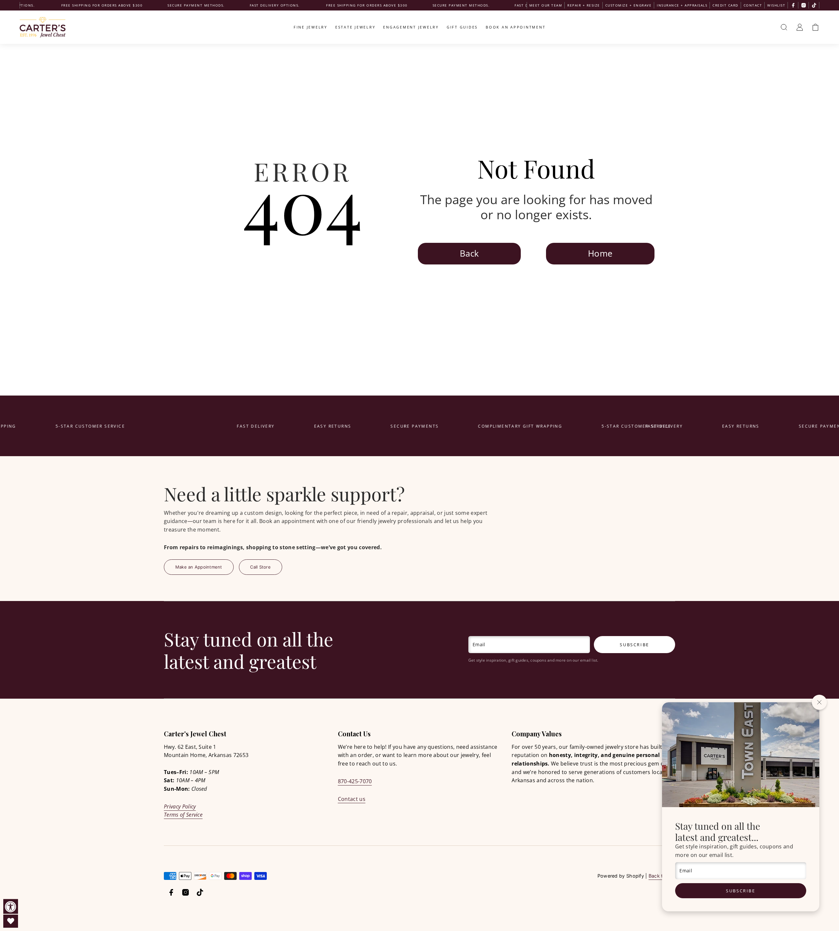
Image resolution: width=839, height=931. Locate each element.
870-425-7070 (355, 781)
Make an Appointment (198, 567)
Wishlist (776, 5)
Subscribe (740, 891)
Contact (753, 5)
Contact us (351, 799)
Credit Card (725, 5)
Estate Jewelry (355, 27)
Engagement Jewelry (411, 27)
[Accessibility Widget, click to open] (10, 906)
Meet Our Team (545, 5)
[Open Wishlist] (10, 921)
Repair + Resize (583, 5)
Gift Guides (462, 27)
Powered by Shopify (620, 876)
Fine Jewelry (310, 27)
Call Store (260, 567)
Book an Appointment (515, 27)
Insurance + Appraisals (682, 5)
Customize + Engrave (628, 5)
